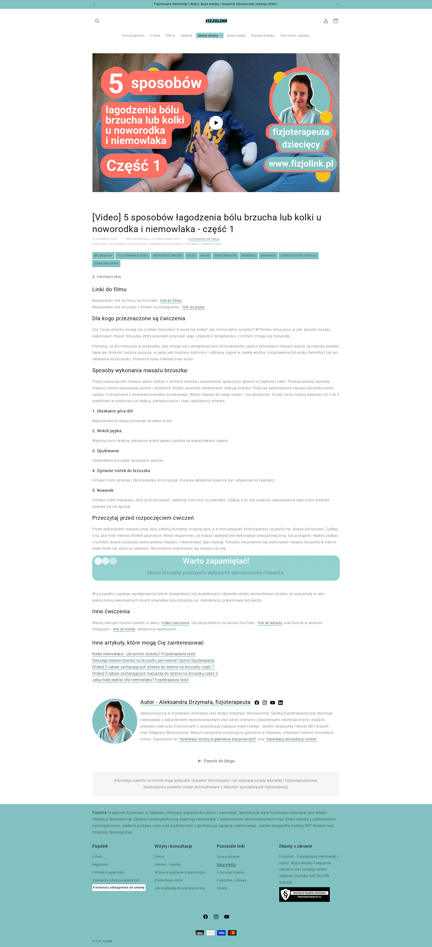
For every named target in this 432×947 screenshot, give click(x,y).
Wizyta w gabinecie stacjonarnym (180, 872)
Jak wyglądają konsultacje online (180, 888)
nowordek (268, 255)
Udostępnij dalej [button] (109, 276)
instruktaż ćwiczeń (167, 255)
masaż (205, 255)
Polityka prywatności (108, 872)
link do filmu (171, 300)
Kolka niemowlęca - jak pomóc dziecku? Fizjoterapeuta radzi (144, 654)
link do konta (124, 629)
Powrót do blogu (219, 761)
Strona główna (228, 856)
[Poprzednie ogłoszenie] (94, 4)
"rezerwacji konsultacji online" (291, 739)
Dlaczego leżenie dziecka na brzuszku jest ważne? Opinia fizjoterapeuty (153, 660)
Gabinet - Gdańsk (168, 864)
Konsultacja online (169, 880)
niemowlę (249, 255)
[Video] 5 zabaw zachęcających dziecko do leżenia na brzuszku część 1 (153, 667)
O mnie (97, 856)
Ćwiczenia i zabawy (232, 880)
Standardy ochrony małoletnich (116, 880)
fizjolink (107, 941)
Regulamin (100, 864)
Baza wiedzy (226, 864)
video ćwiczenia (106, 263)
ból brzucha (103, 255)
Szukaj (222, 888)
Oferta (159, 856)
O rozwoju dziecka (230, 872)
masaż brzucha (225, 255)
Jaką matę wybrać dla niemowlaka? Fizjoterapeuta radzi (140, 680)
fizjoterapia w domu (132, 255)
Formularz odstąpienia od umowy (119, 887)
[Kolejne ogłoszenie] (338, 4)
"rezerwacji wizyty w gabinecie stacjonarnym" (217, 739)
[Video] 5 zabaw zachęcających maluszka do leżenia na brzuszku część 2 (155, 673)
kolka (191, 255)
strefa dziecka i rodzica (298, 255)
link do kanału (270, 623)
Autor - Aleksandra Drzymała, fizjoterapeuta (195, 702)
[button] (97, 21)
